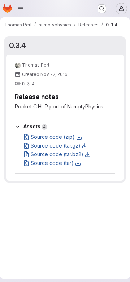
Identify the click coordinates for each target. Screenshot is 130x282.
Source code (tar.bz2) (57, 154)
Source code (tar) (52, 163)
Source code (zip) (53, 137)
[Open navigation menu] (20, 8)
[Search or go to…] (102, 8)
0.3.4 (17, 45)
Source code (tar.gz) (56, 145)
